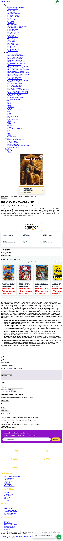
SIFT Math (11, 43)
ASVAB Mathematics (14, 13)
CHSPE (10, 108)
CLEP (9, 18)
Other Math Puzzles (13, 147)
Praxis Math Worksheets (15, 83)
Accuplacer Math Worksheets (16, 55)
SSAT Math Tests (13, 44)
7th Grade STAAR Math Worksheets (18, 91)
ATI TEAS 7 (11, 107)
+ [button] (4, 6)
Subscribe (56, 439)
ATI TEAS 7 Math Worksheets (16, 62)
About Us (6, 521)
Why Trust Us (8, 523)
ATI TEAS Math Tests (14, 15)
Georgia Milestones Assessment (17, 26)
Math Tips (8, 149)
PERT (9, 121)
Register (14, 391)
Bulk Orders (19, 536)
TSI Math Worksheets (14, 99)
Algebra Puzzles (12, 141)
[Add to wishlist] (41, 156)
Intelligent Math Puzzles (15, 144)
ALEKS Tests (11, 12)
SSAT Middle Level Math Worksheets (18, 90)
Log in (2, 389)
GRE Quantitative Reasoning (16, 27)
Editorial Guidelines (9, 527)
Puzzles (7, 138)
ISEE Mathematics (13, 32)
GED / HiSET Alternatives (15, 128)
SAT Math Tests (12, 40)
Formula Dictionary (9, 486)
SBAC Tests (11, 41)
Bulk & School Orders (10, 513)
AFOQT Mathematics (14, 10)
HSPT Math (11, 31)
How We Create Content (11, 524)
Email (2, 407)
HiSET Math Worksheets (15, 77)
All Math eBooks (8, 507)
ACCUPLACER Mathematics (16, 7)
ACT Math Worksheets (14, 54)
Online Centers (8, 481)
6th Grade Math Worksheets (16, 71)
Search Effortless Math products (10, 424)
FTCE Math (11, 23)
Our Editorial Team (9, 526)
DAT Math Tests (12, 20)
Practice (7, 52)
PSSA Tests (11, 38)
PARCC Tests (11, 34)
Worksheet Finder (9, 478)
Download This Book (6, 375)
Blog (9, 152)
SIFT (9, 124)
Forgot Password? (6, 391)
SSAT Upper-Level (13, 119)
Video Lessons (8, 515)
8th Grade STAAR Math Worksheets (18, 93)
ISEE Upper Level (13, 116)
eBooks (7, 6)
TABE (9, 127)
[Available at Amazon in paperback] (31, 227)
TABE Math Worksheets (14, 96)
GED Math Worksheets (14, 65)
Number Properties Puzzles (16, 139)
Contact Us (7, 529)
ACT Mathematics (13, 9)
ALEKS (10, 104)
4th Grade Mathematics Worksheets (18, 68)
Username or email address (9, 386)
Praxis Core (11, 122)
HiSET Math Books (9, 508)
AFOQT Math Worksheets (15, 57)
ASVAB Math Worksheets (15, 60)
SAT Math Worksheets (14, 86)
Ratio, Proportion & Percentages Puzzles (19, 146)
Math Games (7, 484)
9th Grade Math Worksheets (16, 76)
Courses (7, 100)
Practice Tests (8, 480)
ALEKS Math (7, 495)
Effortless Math (5, 1)
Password (4, 387)
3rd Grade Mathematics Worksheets (18, 66)
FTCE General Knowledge (15, 110)
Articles (10, 150)
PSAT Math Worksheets (15, 85)
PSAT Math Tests (13, 37)
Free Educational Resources (12, 476)
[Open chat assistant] (58, 536)
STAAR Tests (11, 46)
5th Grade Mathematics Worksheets (18, 69)
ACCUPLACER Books (10, 510)
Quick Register (4, 400)
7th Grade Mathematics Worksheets (18, 72)
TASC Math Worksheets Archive (17, 97)
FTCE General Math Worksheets (17, 63)
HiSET (10, 113)
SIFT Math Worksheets (14, 88)
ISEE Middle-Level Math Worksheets (18, 80)
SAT (9, 132)
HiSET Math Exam (13, 29)
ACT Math (7, 499)
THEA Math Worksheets (15, 94)
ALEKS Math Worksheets (15, 58)
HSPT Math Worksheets (15, 79)
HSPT (9, 114)
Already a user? (4, 410)
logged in (11, 368)
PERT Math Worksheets (14, 82)
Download (3, 197)
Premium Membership (10, 511)
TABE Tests (11, 48)
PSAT (9, 135)
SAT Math (7, 497)
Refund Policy (28, 536)
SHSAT (10, 118)
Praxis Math (11, 35)
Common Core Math (14, 17)
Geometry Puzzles (13, 142)
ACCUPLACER (12, 136)
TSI (9, 130)
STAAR (10, 125)
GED (9, 111)
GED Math (7, 492)
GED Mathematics (13, 24)
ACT (9, 133)
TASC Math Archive (13, 49)
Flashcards (7, 483)
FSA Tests (11, 21)
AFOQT (10, 102)
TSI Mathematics (13, 51)
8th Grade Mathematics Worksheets (18, 74)
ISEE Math (7, 500)
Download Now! (5, 362)
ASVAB (10, 105)
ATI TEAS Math (8, 494)
